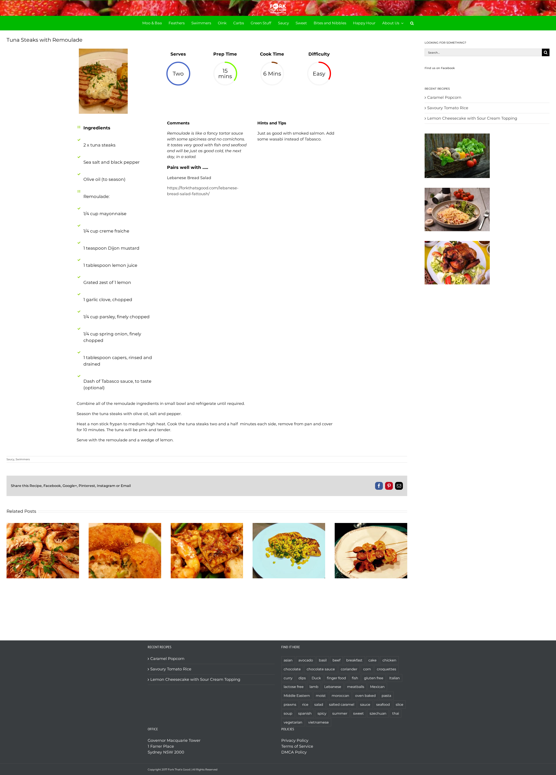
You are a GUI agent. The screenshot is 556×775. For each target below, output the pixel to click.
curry (288, 678)
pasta (386, 695)
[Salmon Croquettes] (125, 525)
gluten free (373, 678)
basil (323, 660)
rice (305, 704)
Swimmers (23, 459)
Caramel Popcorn (444, 97)
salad (318, 704)
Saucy (10, 459)
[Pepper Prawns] (43, 525)
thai (395, 713)
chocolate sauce (321, 669)
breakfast (354, 660)
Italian (394, 678)
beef (336, 660)
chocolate (292, 669)
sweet (358, 713)
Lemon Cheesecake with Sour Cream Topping (472, 118)
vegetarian (293, 722)
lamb (313, 686)
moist (321, 695)
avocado (305, 660)
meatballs (355, 686)
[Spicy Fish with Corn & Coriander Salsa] (289, 525)
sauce (365, 704)
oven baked (365, 695)
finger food (336, 678)
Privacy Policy (294, 740)
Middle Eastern (297, 695)
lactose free (294, 686)
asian (288, 660)
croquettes (386, 669)
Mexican (377, 686)
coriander (349, 669)
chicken (389, 660)
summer (339, 713)
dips (302, 678)
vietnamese (318, 722)
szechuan (378, 713)
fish (355, 678)
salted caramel (341, 704)
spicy (322, 713)
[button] (412, 23)
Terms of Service (297, 746)
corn (367, 669)
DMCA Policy (294, 752)
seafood (383, 704)
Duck (316, 678)
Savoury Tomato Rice (447, 108)
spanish (305, 713)
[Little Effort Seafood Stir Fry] (207, 525)
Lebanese (332, 686)
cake (372, 660)
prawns (290, 704)
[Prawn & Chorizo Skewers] (371, 525)
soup (288, 713)
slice (399, 704)
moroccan (340, 695)
